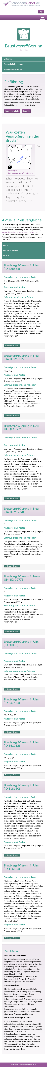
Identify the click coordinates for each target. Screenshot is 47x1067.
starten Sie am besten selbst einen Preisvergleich (20, 232)
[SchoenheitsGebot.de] (23, 3)
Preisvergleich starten (12, 345)
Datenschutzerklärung (25, 1064)
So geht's (26, 111)
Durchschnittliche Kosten (13, 64)
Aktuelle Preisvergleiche (13, 69)
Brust (5, 245)
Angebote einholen (12, 111)
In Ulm (5, 255)
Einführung (8, 59)
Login (41, 12)
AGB (34, 1064)
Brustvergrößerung (10, 250)
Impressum (14, 1064)
